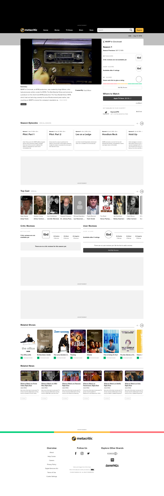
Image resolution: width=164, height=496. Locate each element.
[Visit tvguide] (112, 461)
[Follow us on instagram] (82, 454)
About (52, 452)
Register (139, 30)
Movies (57, 30)
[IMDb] (92, 470)
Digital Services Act (51, 468)
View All (34, 191)
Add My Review (122, 87)
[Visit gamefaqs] (112, 466)
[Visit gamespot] (112, 455)
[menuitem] (46, 30)
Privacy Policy (51, 464)
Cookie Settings (51, 476)
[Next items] (142, 123)
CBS (129, 36)
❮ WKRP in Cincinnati (112, 42)
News (91, 30)
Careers (51, 460)
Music (81, 30)
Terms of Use (51, 472)
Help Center (52, 456)
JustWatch (139, 103)
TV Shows (69, 30)
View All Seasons (45, 123)
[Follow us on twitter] (88, 454)
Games (45, 30)
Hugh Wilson (87, 90)
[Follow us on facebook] (75, 454)
